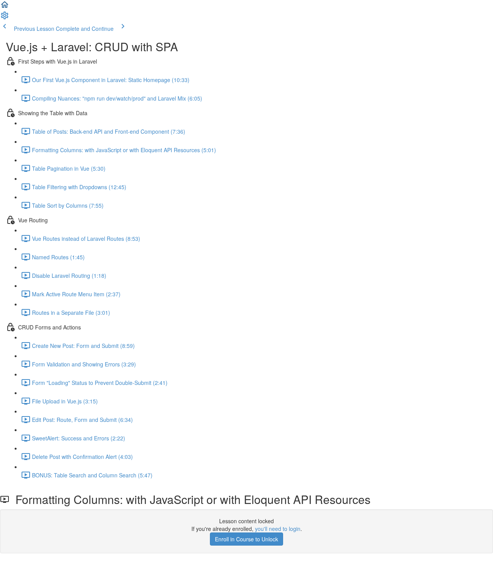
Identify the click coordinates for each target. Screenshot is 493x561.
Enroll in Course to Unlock (246, 539)
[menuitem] (4, 18)
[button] (4, 7)
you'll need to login (277, 528)
